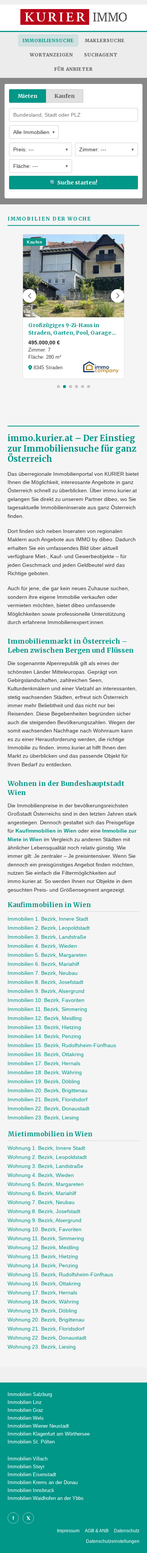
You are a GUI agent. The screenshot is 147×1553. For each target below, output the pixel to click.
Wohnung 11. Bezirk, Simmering (46, 1238)
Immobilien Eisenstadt (32, 1474)
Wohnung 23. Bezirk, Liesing (42, 1347)
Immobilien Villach (27, 1459)
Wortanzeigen (51, 55)
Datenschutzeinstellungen (112, 1541)
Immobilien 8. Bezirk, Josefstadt (45, 982)
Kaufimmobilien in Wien (46, 831)
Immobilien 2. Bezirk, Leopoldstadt (49, 928)
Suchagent (101, 55)
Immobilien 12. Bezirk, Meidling (45, 1018)
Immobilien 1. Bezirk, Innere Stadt (48, 919)
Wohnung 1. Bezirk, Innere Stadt (46, 1148)
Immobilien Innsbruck (31, 1490)
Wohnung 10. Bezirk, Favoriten (44, 1229)
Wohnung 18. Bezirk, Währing (43, 1302)
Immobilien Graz (25, 1410)
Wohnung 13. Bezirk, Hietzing (43, 1256)
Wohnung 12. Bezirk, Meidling (43, 1247)
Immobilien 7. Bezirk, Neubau (43, 973)
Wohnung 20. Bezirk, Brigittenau (46, 1320)
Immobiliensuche (48, 40)
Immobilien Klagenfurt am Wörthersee (49, 1434)
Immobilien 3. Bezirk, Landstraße (47, 937)
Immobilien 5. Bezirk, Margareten (47, 955)
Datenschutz (126, 1530)
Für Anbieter (73, 69)
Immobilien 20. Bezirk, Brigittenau (47, 1090)
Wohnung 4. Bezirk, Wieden (41, 1175)
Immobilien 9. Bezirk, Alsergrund (46, 991)
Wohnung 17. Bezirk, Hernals (42, 1293)
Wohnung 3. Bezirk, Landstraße (45, 1166)
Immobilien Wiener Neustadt (38, 1426)
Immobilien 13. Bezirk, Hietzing (44, 1027)
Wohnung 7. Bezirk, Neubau (41, 1202)
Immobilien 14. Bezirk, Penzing (44, 1036)
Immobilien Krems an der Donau (43, 1482)
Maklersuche (105, 40)
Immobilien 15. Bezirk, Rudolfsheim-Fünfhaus (62, 1045)
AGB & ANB (97, 1530)
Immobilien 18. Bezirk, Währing (45, 1072)
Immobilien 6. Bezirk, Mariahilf (43, 964)
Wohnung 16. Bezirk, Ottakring (44, 1283)
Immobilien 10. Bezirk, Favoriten (46, 1000)
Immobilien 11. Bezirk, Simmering (47, 1009)
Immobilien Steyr (26, 1466)
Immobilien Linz (25, 1402)
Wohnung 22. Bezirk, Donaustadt (47, 1338)
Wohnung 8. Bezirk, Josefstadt (44, 1211)
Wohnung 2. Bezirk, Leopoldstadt (47, 1157)
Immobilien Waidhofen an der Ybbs (46, 1498)
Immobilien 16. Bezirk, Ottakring (46, 1054)
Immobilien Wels (26, 1418)
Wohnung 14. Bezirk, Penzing (43, 1265)
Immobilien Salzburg (30, 1394)
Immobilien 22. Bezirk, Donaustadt (48, 1108)
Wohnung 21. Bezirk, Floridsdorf (46, 1329)
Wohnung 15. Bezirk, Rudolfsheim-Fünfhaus (60, 1274)
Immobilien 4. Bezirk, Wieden (42, 946)
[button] (29, 296)
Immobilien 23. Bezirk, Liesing (43, 1118)
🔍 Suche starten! (73, 182)
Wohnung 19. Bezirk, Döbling (42, 1311)
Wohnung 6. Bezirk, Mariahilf (42, 1193)
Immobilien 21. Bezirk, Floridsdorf (47, 1099)
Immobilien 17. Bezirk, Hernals (44, 1063)
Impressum (68, 1530)
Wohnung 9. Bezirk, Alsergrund (44, 1220)
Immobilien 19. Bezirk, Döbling (44, 1081)
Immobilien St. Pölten (31, 1442)
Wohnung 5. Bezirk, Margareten (46, 1184)
